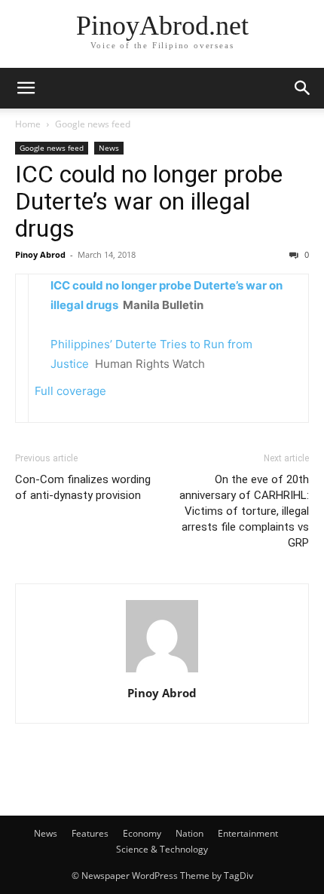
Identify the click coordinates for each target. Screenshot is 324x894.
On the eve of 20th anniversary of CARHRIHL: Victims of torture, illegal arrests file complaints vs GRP (244, 511)
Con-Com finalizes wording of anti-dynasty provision (83, 487)
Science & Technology (162, 849)
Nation (189, 833)
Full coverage (70, 391)
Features (90, 833)
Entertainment (248, 833)
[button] (26, 88)
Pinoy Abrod (40, 254)
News (109, 147)
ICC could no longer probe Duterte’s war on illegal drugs (149, 201)
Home (28, 124)
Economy (142, 833)
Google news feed (92, 124)
